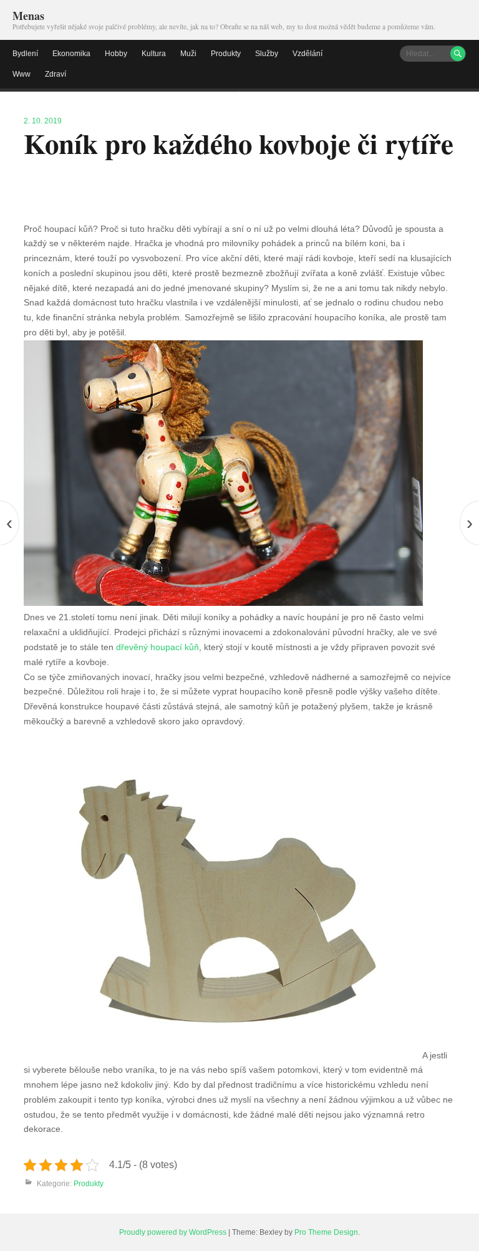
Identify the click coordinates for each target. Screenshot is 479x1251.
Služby (266, 53)
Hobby (116, 53)
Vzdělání (307, 53)
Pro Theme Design (326, 1232)
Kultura (154, 53)
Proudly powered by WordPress (172, 1232)
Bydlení (25, 53)
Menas (28, 15)
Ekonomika (71, 53)
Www (21, 74)
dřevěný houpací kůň (157, 647)
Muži (188, 53)
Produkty (226, 53)
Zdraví (55, 74)
